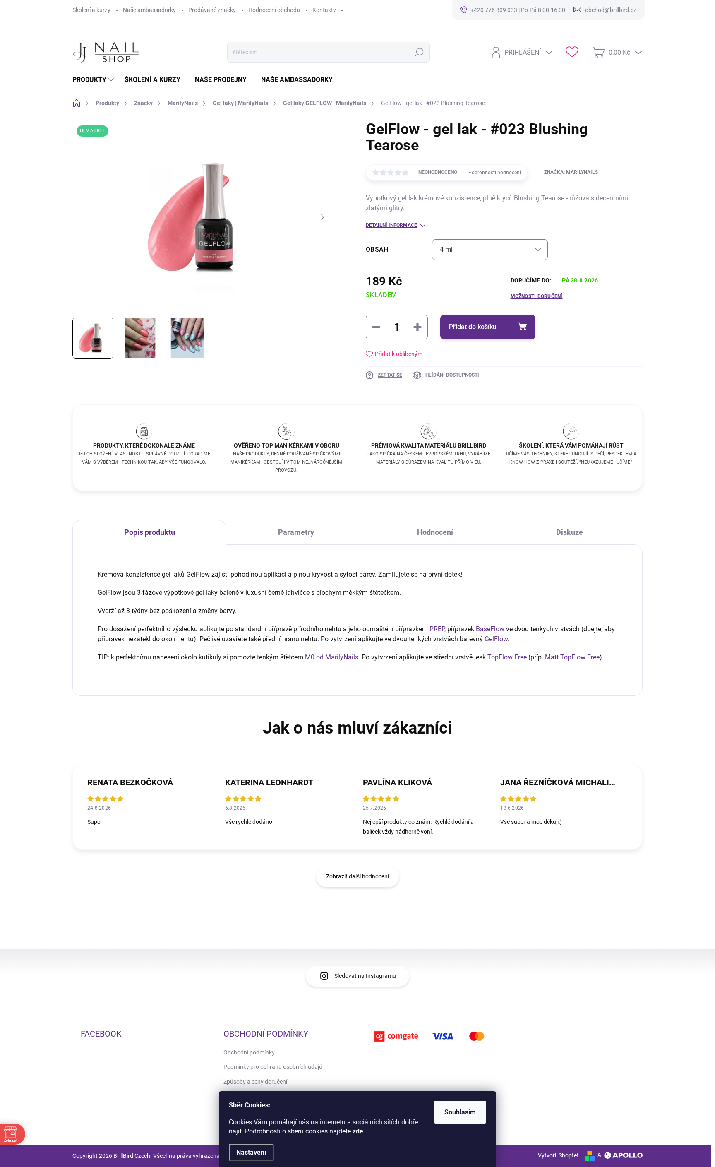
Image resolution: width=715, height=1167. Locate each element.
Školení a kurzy (91, 10)
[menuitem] (94, 79)
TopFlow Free (507, 657)
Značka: (571, 172)
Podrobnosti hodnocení (494, 173)
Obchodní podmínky (249, 1052)
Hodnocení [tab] (435, 532)
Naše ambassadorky (149, 10)
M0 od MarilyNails (331, 657)
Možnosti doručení (537, 296)
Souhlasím (460, 1112)
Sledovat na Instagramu (365, 975)
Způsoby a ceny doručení (255, 1081)
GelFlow (496, 639)
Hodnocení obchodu (274, 10)
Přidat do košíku (473, 327)
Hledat (419, 52)
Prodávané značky (212, 10)
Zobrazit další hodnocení (357, 876)
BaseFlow (490, 629)
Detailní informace (391, 225)
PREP (436, 629)
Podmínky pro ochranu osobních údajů (272, 1067)
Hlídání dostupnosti (452, 375)
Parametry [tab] (296, 532)
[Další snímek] (322, 217)
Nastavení (251, 1152)
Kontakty (324, 10)
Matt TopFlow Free (572, 657)
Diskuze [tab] (569, 532)
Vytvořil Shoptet (558, 1155)
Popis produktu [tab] (149, 532)
